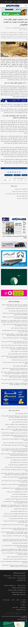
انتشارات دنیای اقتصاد (21, 585)
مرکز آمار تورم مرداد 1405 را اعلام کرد (20, 509)
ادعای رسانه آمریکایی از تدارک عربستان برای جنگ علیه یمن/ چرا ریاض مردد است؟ (14, 338)
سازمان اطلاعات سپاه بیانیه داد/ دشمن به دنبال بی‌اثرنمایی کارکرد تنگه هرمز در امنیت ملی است (14, 331)
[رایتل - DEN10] (14, 293)
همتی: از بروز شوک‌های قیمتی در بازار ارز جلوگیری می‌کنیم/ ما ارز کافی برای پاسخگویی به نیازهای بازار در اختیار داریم (14, 348)
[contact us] (9, 613)
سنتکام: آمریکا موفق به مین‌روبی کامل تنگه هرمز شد (17, 464)
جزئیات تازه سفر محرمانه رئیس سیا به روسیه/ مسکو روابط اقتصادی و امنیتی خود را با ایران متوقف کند (14, 489)
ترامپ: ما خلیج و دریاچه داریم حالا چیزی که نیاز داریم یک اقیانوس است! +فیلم (14, 525)
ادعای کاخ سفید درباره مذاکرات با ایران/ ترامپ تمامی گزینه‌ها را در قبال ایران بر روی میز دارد (14, 481)
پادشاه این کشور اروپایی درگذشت (21, 413)
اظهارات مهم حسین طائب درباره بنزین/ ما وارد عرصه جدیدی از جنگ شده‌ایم (15, 363)
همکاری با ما (23, 602)
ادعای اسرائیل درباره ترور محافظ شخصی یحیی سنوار (17, 353)
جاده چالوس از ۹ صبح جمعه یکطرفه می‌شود (19, 460)
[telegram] (10, 172)
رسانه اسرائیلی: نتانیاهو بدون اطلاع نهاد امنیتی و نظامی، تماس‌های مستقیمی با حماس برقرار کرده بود (15, 325)
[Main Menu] (26, 5)
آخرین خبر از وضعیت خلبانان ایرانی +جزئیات (19, 328)
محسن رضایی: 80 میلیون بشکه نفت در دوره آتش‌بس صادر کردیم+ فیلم (14, 536)
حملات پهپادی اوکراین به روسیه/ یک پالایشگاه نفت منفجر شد (16, 424)
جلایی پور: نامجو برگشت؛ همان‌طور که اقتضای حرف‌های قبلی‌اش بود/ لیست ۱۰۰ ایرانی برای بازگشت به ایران (14, 436)
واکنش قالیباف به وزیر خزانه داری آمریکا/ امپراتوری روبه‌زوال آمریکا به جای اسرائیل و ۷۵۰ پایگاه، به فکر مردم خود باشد (14, 376)
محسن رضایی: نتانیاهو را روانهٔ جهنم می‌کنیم (19, 511)
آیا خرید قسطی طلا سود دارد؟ (22, 196)
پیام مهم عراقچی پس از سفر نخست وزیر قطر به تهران (17, 426)
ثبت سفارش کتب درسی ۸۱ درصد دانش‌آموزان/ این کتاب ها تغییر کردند (14, 433)
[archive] (7, 613)
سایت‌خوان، (22, 168)
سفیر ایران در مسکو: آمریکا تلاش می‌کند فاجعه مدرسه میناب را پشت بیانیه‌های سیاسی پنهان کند (14, 553)
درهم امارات (6, 1)
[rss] (14, 613)
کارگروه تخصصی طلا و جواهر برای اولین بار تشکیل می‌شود (16, 193)
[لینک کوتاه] (20, 172)
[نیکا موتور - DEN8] (14, 244)
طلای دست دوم (8, 175)
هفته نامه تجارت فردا (11, 578)
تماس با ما (23, 600)
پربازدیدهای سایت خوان (14, 301)
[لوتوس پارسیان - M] (14, 624)
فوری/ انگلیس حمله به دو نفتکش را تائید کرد (19, 351)
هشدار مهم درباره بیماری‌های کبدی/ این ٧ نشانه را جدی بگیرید (16, 467)
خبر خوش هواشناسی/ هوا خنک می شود (19, 494)
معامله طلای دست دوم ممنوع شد (21, 189)
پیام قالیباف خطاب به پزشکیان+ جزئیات (20, 366)
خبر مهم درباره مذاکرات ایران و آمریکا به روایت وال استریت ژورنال (15, 559)
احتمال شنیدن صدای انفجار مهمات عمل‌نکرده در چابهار (17, 556)
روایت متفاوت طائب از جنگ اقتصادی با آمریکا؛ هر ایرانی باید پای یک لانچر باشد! (14, 439)
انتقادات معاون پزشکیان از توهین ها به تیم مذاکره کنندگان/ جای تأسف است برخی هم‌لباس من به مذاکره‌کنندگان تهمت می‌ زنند (14, 357)
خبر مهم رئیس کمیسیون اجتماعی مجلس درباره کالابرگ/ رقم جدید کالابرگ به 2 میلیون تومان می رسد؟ (15, 502)
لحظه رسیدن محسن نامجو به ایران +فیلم (19, 360)
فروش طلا (24, 175)
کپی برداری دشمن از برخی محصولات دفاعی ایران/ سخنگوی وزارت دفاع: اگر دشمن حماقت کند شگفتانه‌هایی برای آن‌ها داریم (14, 416)
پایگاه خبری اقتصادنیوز (21, 580)
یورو (18, 1)
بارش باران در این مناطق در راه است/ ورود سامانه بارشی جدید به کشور (14, 345)
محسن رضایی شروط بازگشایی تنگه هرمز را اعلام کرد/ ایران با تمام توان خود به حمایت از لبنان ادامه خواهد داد (14, 342)
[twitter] (15, 172)
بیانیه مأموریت (15, 607)
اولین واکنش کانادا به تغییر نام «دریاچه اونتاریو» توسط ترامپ (16, 457)
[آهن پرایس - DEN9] (14, 258)
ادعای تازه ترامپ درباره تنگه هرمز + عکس (19, 422)
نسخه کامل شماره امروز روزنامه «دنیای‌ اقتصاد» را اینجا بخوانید (14, 237)
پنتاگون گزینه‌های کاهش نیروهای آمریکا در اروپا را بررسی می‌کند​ (15, 513)
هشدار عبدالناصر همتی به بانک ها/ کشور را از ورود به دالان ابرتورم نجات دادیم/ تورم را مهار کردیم (14, 485)
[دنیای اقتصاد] (12, 6)
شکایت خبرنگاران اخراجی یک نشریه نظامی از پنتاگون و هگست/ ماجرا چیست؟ (14, 446)
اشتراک (13, 600)
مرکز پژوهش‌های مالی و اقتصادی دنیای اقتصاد (16, 590)
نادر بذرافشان (17, 175)
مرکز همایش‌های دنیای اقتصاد (9, 585)
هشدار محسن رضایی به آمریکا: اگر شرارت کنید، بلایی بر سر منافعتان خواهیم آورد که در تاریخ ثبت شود (14, 317)
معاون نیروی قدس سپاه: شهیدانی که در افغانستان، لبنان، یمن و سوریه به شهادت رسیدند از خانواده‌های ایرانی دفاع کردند (14, 384)
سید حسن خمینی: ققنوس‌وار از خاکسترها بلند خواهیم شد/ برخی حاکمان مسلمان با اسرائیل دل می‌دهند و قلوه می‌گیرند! (14, 454)
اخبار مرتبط (14, 186)
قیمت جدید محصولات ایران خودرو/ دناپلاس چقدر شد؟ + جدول (15, 442)
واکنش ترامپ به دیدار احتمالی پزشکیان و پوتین (18, 462)
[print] (8, 172)
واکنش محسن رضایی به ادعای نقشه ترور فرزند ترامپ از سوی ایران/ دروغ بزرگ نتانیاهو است (15, 477)
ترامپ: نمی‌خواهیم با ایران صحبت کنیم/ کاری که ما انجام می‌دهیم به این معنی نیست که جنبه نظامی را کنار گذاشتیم (14, 369)
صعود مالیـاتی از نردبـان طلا (22, 198)
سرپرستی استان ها (6, 600)
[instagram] (21, 613)
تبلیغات (17, 600)
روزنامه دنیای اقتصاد (7, 575)
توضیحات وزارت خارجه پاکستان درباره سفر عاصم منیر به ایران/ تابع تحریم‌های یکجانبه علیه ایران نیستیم (15, 314)
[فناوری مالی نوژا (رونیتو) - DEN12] (14, 397)
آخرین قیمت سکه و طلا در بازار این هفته (19, 191)
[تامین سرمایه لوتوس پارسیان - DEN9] (14, 277)
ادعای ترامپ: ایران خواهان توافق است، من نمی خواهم (17, 492)
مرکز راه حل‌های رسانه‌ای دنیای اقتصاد (18, 592)
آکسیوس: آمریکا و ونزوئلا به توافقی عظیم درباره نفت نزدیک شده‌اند (15, 516)
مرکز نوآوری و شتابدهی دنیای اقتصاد (18, 587)
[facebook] (17, 172)
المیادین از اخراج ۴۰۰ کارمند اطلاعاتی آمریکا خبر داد (18, 518)
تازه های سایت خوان (14, 410)
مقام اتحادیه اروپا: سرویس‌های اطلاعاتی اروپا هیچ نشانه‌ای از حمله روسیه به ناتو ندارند (14, 562)
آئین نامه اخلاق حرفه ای (20, 609)
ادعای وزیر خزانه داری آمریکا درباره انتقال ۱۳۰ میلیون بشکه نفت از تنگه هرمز (14, 470)
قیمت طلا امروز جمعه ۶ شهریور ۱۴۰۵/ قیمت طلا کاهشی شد (16, 308)
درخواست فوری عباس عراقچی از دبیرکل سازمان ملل (18, 310)
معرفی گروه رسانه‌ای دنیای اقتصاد (19, 575)
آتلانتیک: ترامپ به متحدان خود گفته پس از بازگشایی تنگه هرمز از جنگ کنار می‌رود (14, 380)
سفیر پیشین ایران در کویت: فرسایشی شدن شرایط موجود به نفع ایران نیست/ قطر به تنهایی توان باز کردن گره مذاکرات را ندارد (14, 305)
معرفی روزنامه (22, 607)
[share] (12, 613)
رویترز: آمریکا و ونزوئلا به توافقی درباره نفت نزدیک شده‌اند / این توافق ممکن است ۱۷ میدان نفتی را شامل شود (14, 430)
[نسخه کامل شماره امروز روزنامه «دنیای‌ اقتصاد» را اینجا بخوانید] (14, 225)
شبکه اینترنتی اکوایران (21, 578)
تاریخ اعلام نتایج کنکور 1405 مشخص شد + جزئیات (17, 419)
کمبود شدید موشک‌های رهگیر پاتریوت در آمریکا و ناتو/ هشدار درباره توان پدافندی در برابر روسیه (14, 546)
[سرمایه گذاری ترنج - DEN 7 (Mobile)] (14, 12)
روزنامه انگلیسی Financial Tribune (19, 594)
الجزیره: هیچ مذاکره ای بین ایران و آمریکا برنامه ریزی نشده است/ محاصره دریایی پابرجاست (15, 521)
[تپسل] (1, 99)
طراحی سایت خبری (22, 621)
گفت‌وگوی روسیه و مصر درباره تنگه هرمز (19, 543)
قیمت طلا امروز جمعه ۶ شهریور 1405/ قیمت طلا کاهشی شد (16, 499)
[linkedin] (13, 172)
